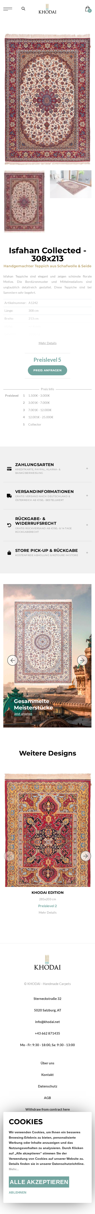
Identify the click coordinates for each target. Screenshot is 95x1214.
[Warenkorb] (87, 8)
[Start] (47, 962)
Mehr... (14, 1169)
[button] (47, 469)
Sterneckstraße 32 (47, 999)
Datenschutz (47, 1086)
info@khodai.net (47, 1022)
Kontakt (47, 1075)
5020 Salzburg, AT (47, 1010)
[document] (47, 1157)
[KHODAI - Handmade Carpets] (47, 8)
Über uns (47, 1063)
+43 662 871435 (47, 1033)
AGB (47, 1098)
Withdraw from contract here (47, 1109)
